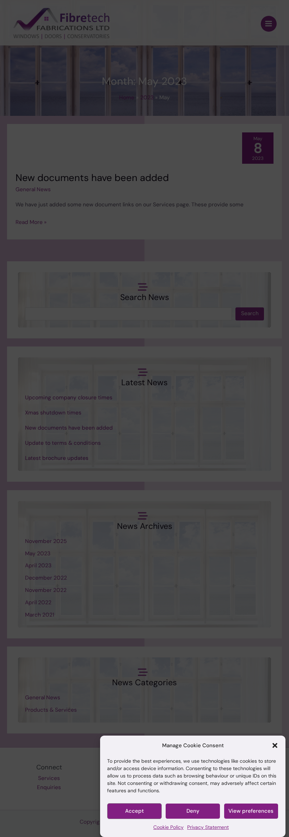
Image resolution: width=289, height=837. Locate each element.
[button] (274, 745)
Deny (192, 810)
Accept (134, 810)
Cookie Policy (168, 827)
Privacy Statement (208, 827)
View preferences (250, 810)
